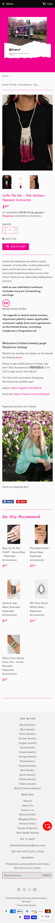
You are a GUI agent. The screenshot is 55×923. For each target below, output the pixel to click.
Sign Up (47, 875)
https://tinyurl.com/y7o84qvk (32, 394)
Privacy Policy (27, 823)
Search (27, 800)
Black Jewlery (27, 724)
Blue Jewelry (27, 729)
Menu (9, 3)
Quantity (6, 224)
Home (5, 76)
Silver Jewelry (27, 774)
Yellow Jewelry (27, 783)
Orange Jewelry (27, 756)
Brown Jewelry (27, 738)
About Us (27, 805)
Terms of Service (27, 828)
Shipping (7, 215)
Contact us (27, 810)
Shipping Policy (27, 819)
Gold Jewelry (27, 747)
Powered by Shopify (26, 905)
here (19, 357)
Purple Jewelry (27, 765)
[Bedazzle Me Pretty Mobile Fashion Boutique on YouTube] (34, 889)
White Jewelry (27, 779)
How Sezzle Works (27, 832)
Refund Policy (27, 814)
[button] (27, 212)
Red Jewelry (27, 770)
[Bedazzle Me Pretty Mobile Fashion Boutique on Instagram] (29, 889)
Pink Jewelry (27, 761)
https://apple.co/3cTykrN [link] (26, 387)
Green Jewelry (27, 752)
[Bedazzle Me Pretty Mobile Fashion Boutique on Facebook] (18, 889)
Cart (50, 3)
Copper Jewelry (27, 743)
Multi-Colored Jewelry (27, 788)
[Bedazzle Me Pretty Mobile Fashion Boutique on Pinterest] (24, 889)
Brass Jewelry (27, 733)
